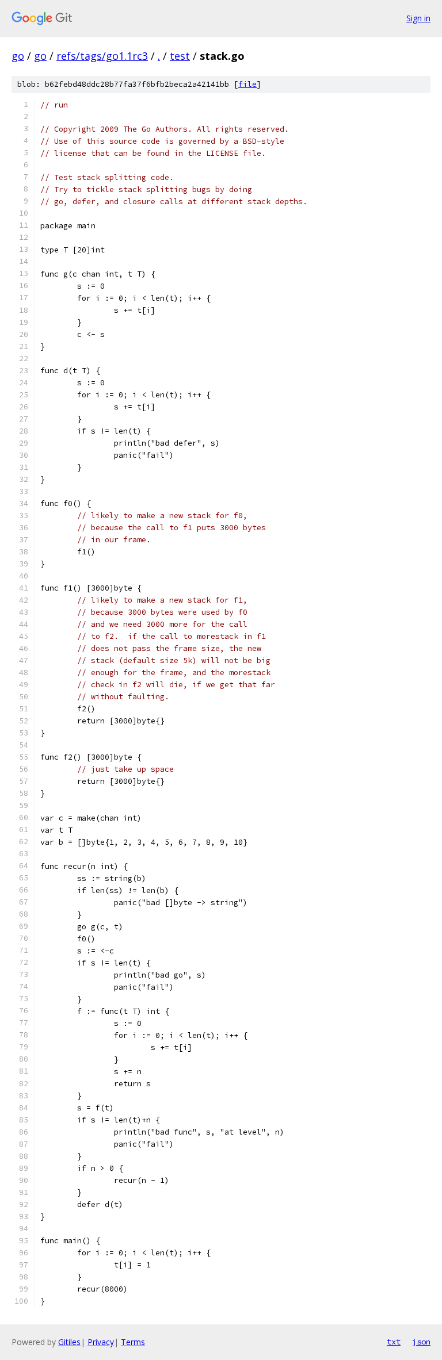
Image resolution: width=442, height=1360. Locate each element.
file (247, 84)
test (180, 56)
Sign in (418, 18)
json (421, 1341)
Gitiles (69, 1341)
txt (394, 1341)
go (18, 56)
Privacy (100, 1341)
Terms (133, 1341)
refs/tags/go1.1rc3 (102, 56)
